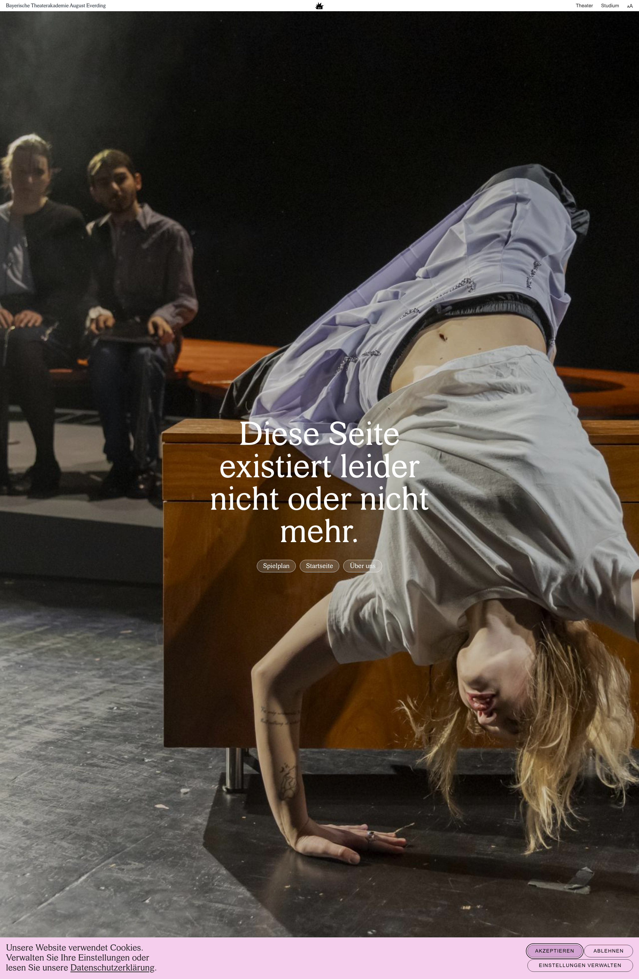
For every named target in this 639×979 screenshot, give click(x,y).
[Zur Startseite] (319, 5)
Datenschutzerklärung (112, 968)
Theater (584, 5)
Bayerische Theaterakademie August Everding (56, 5)
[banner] (319, 5)
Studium (610, 5)
